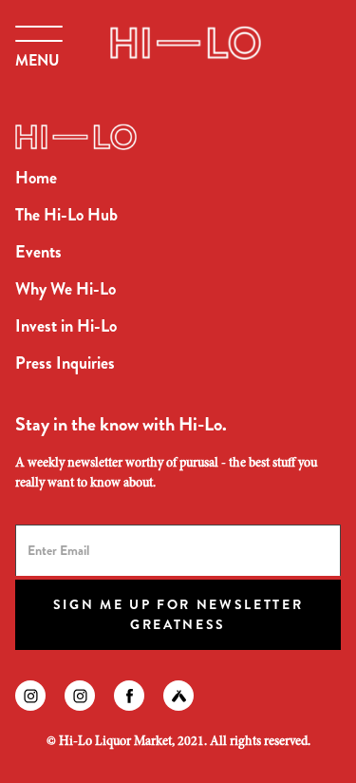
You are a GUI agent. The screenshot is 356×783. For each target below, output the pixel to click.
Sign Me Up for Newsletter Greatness (178, 614)
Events (38, 251)
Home (36, 177)
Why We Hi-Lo (65, 289)
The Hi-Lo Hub (66, 214)
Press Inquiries (65, 363)
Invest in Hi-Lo (66, 326)
